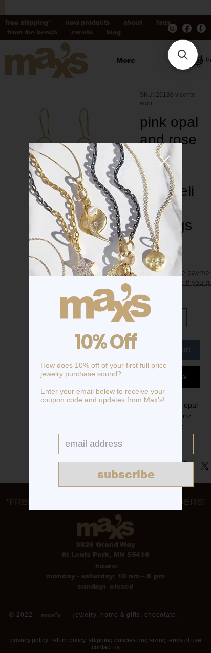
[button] (164, 161)
